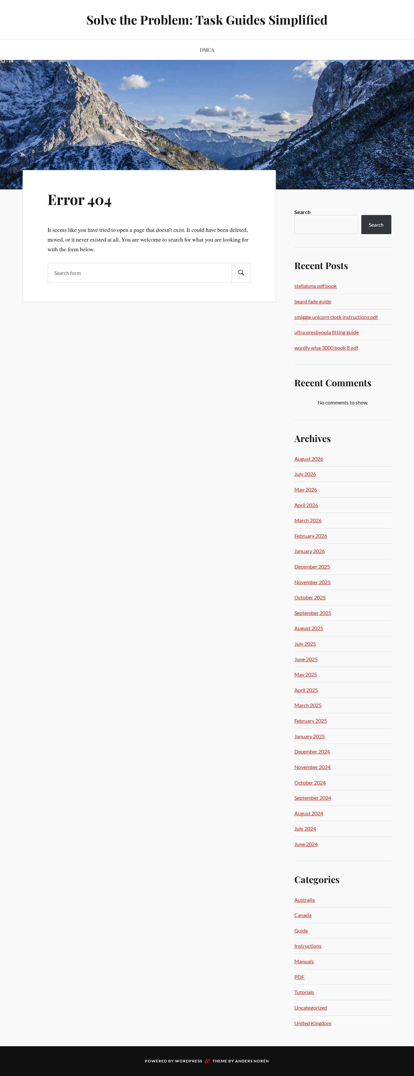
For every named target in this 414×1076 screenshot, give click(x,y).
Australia (304, 900)
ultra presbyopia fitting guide (326, 332)
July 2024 (305, 828)
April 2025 (306, 690)
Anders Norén (252, 1061)
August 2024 (308, 813)
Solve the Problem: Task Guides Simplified (207, 19)
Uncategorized (310, 1007)
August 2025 (308, 628)
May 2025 (305, 674)
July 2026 (305, 474)
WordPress (188, 1061)
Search (302, 212)
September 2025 (312, 613)
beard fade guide (312, 301)
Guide (301, 930)
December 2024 (312, 751)
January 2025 (309, 736)
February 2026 (310, 536)
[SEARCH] (241, 273)
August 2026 (308, 459)
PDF (299, 977)
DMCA (207, 49)
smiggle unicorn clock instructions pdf (336, 317)
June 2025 (306, 659)
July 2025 (305, 643)
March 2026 (307, 520)
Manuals (304, 961)
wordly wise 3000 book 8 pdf (326, 348)
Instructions (307, 946)
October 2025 (310, 597)
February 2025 (310, 721)
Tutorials (304, 992)
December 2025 (312, 566)
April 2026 (306, 505)
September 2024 (312, 798)
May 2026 (305, 489)
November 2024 (312, 767)
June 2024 (306, 844)
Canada (302, 915)
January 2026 (309, 551)
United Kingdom (312, 1023)
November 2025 (312, 582)
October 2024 (310, 782)
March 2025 (307, 705)
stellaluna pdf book (315, 286)
